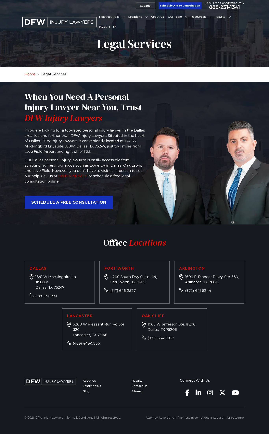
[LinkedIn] (198, 394)
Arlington (192, 268)
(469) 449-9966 (86, 343)
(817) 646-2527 (123, 290)
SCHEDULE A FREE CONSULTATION (68, 202)
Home (30, 74)
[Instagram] (210, 394)
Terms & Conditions (80, 417)
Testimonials (92, 386)
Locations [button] (135, 17)
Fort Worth (119, 268)
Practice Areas (109, 17)
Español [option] (145, 5)
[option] (145, 6)
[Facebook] (187, 394)
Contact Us (139, 386)
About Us (157, 17)
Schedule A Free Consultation (180, 5)
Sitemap (137, 391)
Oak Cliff (153, 316)
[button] (123, 17)
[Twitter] (222, 394)
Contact (104, 27)
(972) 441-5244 (198, 290)
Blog (86, 391)
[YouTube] (235, 394)
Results (219, 17)
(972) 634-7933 (161, 338)
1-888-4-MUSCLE (73, 176)
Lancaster (80, 316)
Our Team (175, 17)
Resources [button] (198, 17)
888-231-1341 (224, 7)
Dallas (38, 268)
